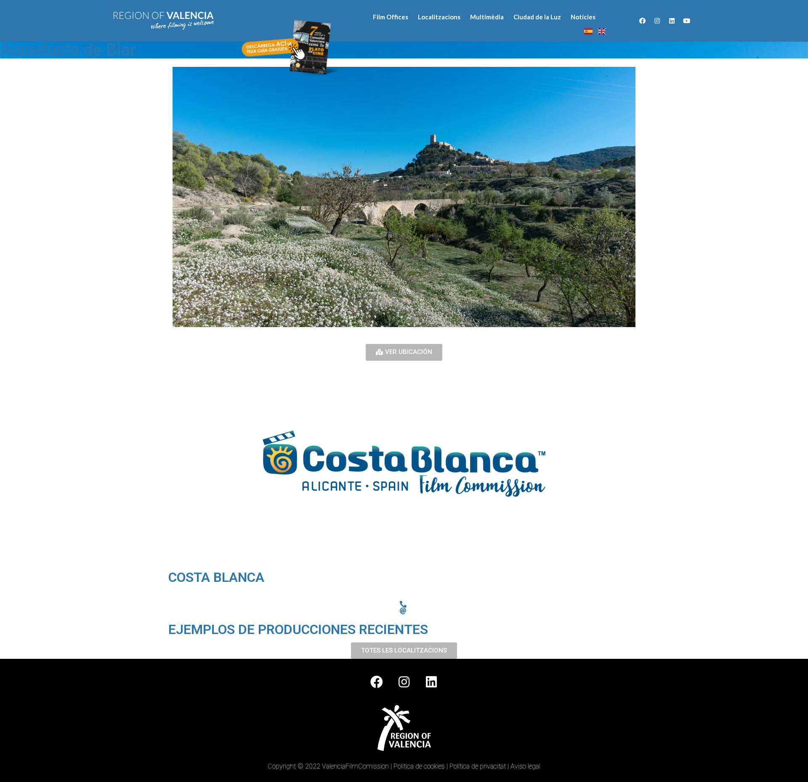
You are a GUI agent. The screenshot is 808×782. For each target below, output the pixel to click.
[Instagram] (657, 21)
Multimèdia (487, 17)
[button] (404, 352)
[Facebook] (642, 21)
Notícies (583, 17)
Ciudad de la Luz (537, 17)
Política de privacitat (477, 766)
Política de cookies (419, 766)
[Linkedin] (672, 21)
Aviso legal (525, 766)
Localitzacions (439, 17)
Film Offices (390, 17)
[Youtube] (686, 21)
